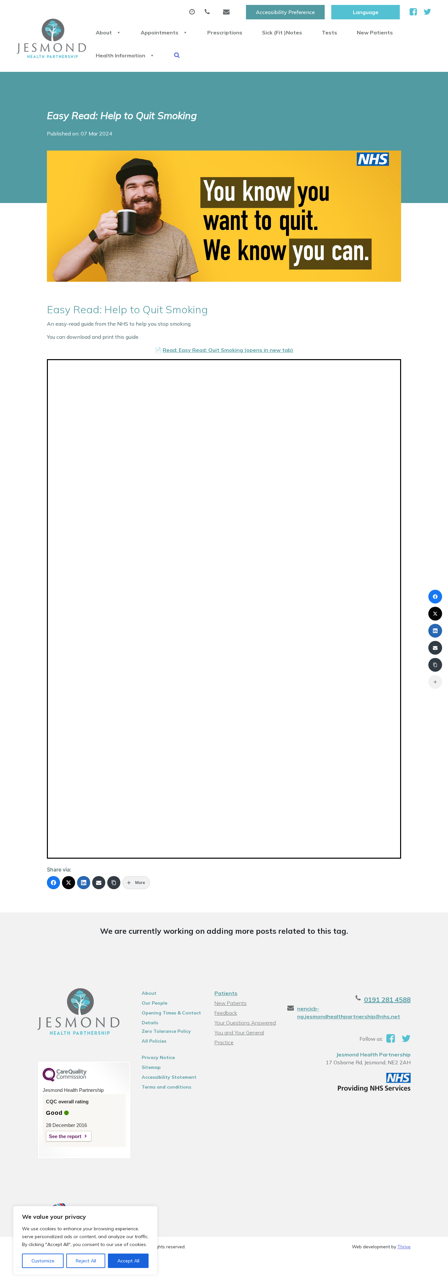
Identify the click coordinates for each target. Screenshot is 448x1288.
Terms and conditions (166, 1087)
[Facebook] (53, 882)
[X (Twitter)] (68, 882)
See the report (65, 1136)
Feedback (225, 1013)
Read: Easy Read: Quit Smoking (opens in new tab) (228, 350)
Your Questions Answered (245, 1022)
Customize (42, 1261)
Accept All (128, 1261)
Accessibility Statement (169, 1077)
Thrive (404, 1246)
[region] (85, 1240)
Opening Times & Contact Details (171, 1014)
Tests (329, 32)
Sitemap (151, 1067)
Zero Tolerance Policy (166, 1031)
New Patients (375, 32)
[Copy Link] (113, 882)
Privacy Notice (158, 1057)
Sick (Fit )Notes (282, 32)
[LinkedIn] (83, 882)
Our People (154, 1003)
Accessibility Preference (285, 12)
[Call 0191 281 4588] (209, 12)
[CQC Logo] (65, 1080)
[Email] (98, 882)
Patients (225, 993)
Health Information (120, 55)
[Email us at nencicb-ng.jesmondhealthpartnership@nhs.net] (228, 12)
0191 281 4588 (387, 999)
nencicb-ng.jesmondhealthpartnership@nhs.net (348, 1012)
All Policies (154, 1041)
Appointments (159, 32)
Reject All (86, 1261)
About (104, 32)
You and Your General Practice (239, 1033)
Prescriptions (224, 32)
